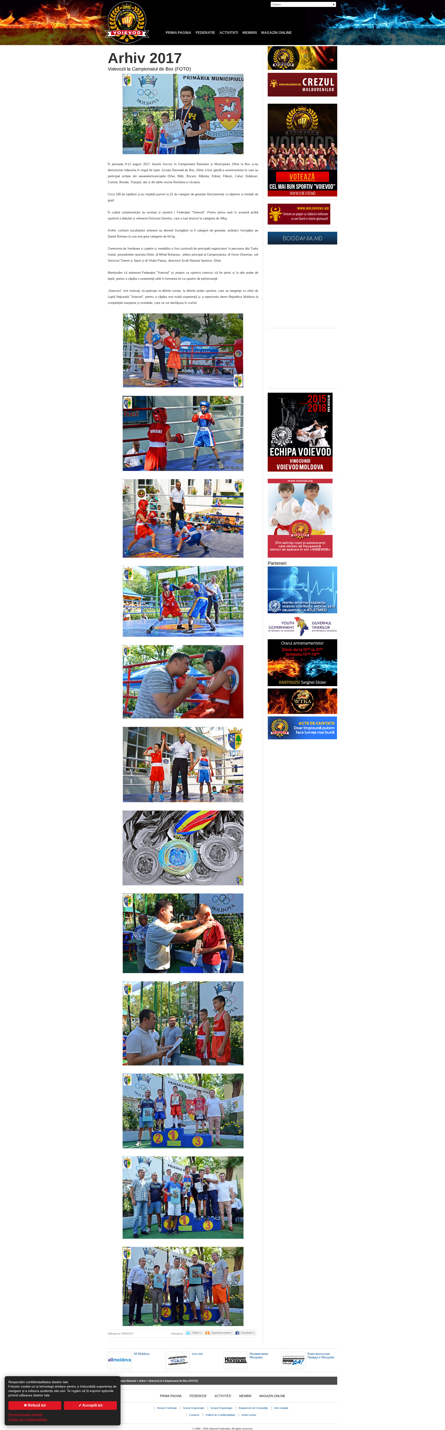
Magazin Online (276, 33)
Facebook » (247, 1332)
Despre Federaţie (167, 1408)
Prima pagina (178, 33)
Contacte (194, 1415)
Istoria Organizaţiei (193, 1408)
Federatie (205, 33)
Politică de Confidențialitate (220, 1415)
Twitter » (197, 1332)
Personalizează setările (25, 1414)
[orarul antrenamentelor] (300, 556)
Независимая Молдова (259, 1355)
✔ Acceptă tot (90, 1405)
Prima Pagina (171, 1396)
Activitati (228, 33)
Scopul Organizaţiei (221, 1408)
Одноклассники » (221, 1332)
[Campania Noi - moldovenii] (299, 223)
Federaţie (198, 1396)
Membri (249, 33)
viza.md (197, 1354)
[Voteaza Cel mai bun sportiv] (302, 195)
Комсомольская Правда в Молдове (321, 1355)
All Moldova (141, 1354)
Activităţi (223, 1396)
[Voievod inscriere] (300, 470)
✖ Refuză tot (35, 1405)
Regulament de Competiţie (253, 1408)
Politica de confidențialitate (27, 1419)
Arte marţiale (281, 1408)
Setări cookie (249, 1415)
